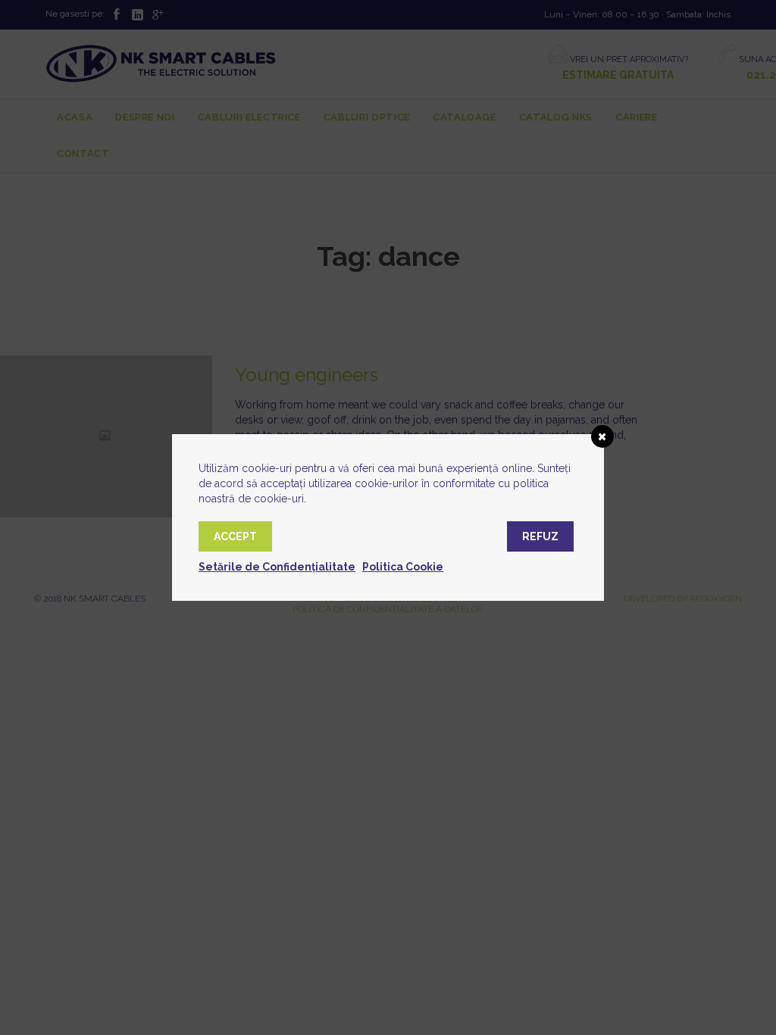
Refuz (540, 536)
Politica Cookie (402, 567)
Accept (235, 536)
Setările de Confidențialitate (277, 567)
